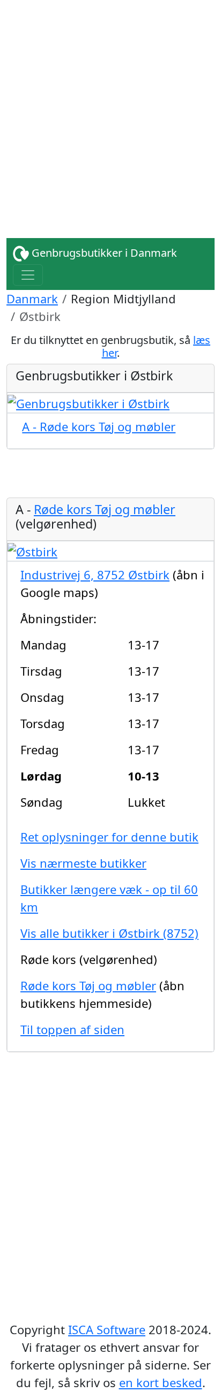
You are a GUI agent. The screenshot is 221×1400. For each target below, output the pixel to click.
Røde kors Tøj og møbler (104, 509)
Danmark (32, 298)
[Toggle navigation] (28, 275)
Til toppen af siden (72, 1029)
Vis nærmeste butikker (83, 863)
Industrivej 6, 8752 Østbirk (95, 575)
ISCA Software (106, 1329)
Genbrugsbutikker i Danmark (103, 253)
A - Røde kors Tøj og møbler (98, 426)
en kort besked (160, 1382)
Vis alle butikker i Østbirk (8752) (109, 933)
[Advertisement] (110, 110)
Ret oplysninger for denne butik (109, 837)
